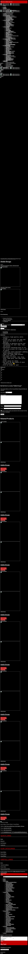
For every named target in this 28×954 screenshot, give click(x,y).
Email (2, 408)
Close (2, 874)
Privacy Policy (3, 866)
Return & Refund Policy (5, 868)
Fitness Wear (7, 258)
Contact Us (3, 845)
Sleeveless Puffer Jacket (6, 287)
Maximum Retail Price (7, 319)
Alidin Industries (16, 871)
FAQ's (2, 862)
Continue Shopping (5, 949)
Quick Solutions (4, 872)
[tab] (15, 331)
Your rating (3, 392)
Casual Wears (3, 855)
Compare (2, 328)
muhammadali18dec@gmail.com (20, 832)
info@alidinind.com (7, 832)
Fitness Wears (3, 854)
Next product (3, 288)
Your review (3, 394)
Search (2, 939)
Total (4, 321)
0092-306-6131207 (8, 830)
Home (2, 258)
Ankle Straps (13, 258)
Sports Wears (3, 852)
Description (5, 331)
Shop (4, 258)
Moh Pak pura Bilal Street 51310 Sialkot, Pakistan (14, 826)
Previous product (4, 266)
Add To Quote (3, 326)
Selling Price (5, 320)
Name (2, 406)
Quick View (3, 470)
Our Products (3, 843)
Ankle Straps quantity (6, 324)
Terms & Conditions (5, 864)
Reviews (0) (5, 332)
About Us (2, 841)
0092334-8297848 (7, 828)
